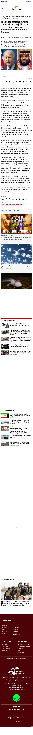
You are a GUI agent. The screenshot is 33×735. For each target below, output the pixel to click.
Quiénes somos (11, 658)
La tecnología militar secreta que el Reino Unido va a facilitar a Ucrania (20, 346)
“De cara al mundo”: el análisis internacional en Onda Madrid (19, 324)
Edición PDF (5, 644)
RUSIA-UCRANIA (22, 4)
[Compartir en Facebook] (13, 81)
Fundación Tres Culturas (24, 646)
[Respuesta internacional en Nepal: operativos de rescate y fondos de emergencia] (5, 352)
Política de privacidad (13, 662)
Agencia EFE (4, 76)
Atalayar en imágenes (7, 654)
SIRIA (28, 4)
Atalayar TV (5, 646)
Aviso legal (23, 662)
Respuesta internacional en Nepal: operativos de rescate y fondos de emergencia (20, 352)
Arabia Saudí (12, 204)
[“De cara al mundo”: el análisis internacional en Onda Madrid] (5, 325)
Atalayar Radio (6, 648)
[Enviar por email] (6, 81)
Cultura (4, 629)
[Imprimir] (10, 81)
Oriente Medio (19, 204)
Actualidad (16, 627)
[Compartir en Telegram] (23, 81)
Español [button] (29, 1)
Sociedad (15, 629)
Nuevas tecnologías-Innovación (16, 635)
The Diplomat (21, 652)
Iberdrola (20, 648)
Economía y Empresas (5, 624)
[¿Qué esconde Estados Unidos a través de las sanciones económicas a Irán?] (5, 415)
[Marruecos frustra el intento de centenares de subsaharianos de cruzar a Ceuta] (5, 443)
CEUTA (16, 4)
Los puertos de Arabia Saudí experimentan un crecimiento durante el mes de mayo (17, 45)
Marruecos (5, 627)
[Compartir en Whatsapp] (30, 81)
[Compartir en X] (16, 81)
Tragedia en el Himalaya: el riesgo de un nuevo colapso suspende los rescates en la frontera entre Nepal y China (21, 340)
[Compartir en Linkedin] (26, 81)
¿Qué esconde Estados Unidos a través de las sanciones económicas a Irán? (21, 415)
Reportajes (5, 631)
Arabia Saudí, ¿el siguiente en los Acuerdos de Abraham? (17, 38)
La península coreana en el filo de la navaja (20, 436)
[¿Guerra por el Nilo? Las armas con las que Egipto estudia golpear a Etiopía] (5, 422)
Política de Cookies (21, 658)
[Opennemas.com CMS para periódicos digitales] (16, 719)
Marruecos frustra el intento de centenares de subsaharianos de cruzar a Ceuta (20, 443)
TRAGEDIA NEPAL (11, 4)
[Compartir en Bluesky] (20, 81)
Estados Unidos (5, 204)
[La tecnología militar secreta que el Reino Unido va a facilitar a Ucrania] (5, 346)
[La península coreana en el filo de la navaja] (5, 437)
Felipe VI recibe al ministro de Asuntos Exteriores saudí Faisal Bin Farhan (15, 41)
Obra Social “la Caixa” (23, 644)
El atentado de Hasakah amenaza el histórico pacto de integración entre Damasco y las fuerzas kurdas (20, 333)
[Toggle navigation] (2, 8)
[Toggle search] (30, 8)
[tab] (7, 610)
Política (15, 624)
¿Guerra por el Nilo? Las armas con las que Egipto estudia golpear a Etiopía (20, 422)
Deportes (15, 631)
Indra (19, 650)
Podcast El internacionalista (7, 651)
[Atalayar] (16, 8)
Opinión (4, 633)
